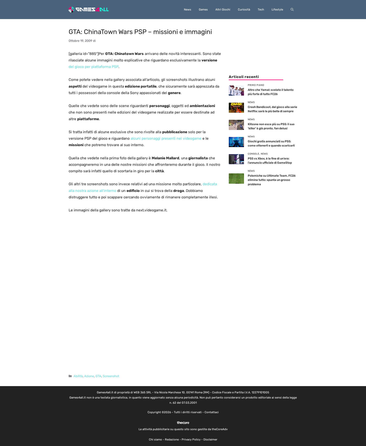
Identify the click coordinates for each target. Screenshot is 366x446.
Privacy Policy (191, 439)
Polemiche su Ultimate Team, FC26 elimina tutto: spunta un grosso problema (271, 180)
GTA (98, 376)
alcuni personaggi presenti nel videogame (166, 138)
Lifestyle (277, 9)
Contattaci (212, 412)
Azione (89, 376)
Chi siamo (155, 439)
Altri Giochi (222, 9)
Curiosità (244, 9)
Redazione (172, 439)
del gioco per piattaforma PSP (93, 66)
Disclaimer (210, 439)
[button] (292, 9)
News (187, 9)
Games (203, 9)
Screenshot (111, 376)
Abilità (78, 376)
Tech (261, 9)
